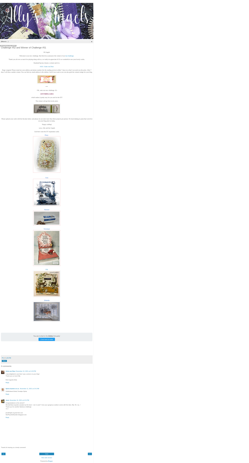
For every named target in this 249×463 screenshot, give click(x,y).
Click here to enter (46, 339)
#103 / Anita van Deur (47, 66)
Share (4, 361)
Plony (47, 135)
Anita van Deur (10, 371)
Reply (7, 382)
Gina (46, 178)
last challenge (69, 56)
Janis (7, 400)
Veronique (47, 229)
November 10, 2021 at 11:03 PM (26, 371)
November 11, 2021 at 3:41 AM (29, 388)
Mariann (46, 209)
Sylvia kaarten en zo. (12, 388)
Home (46, 454)
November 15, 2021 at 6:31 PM (19, 400)
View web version (46, 457)
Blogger (50, 461)
